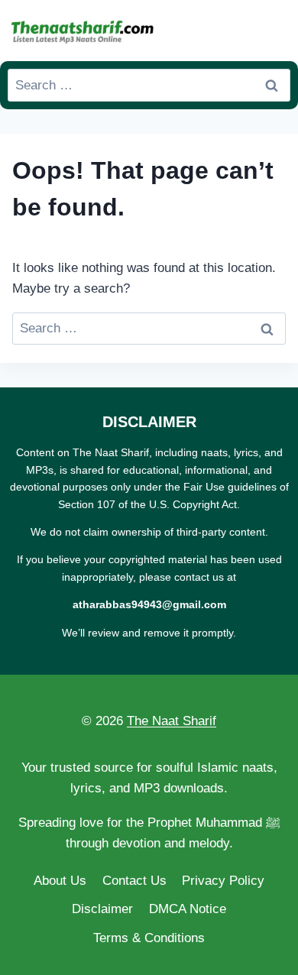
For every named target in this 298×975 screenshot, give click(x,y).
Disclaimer (102, 909)
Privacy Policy (223, 880)
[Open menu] (276, 30)
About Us (60, 880)
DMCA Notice (187, 909)
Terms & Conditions (149, 938)
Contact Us (134, 880)
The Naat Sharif (171, 721)
